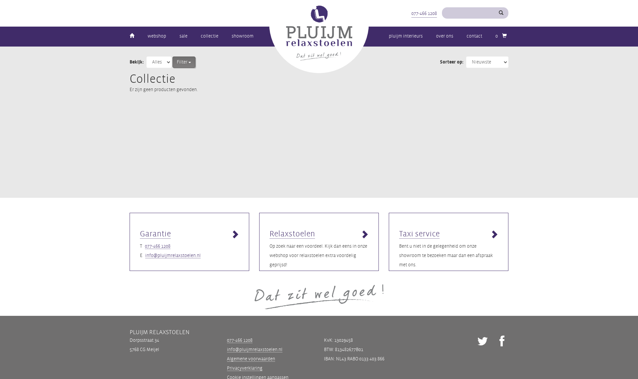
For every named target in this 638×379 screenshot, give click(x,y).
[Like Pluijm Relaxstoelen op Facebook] (501, 342)
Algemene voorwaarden (251, 358)
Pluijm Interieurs (406, 36)
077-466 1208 (424, 13)
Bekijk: (137, 62)
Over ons (444, 36)
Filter (182, 62)
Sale (183, 36)
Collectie (209, 36)
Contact (474, 36)
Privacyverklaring (245, 368)
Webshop (157, 36)
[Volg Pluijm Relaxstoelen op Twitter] (482, 342)
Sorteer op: (452, 62)
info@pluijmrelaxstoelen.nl (173, 255)
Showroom (243, 36)
